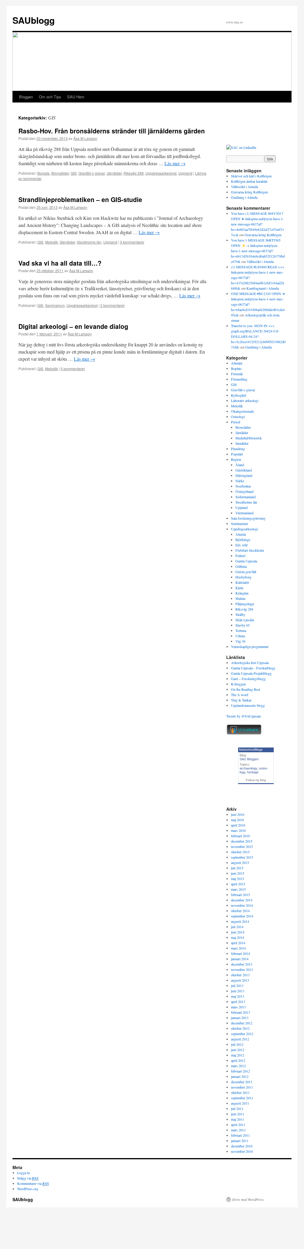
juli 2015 (237, 867)
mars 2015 (238, 889)
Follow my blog (256, 780)
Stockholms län (89, 242)
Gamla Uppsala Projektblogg (251, 673)
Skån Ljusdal (244, 619)
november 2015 (242, 846)
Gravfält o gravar (91, 173)
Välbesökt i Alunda (244, 186)
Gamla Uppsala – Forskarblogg (253, 667)
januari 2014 (239, 958)
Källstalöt (242, 582)
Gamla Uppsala (246, 561)
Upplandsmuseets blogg (248, 705)
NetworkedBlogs (251, 749)
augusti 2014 (240, 921)
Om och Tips (50, 97)
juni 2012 (237, 1049)
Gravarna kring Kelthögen (249, 192)
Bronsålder (60, 173)
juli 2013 (237, 985)
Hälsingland (243, 475)
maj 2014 (237, 937)
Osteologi (238, 416)
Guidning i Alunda (244, 197)
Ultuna (240, 635)
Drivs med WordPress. (248, 1199)
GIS (74, 173)
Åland (239, 464)
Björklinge (242, 539)
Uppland (185, 173)
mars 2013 (238, 1006)
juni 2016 (237, 814)
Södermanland (245, 496)
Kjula (239, 587)
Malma (240, 598)
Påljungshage (244, 603)
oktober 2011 (240, 1092)
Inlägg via (28, 1178)
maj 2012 (237, 1055)
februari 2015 (240, 894)
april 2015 (238, 883)
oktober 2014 (240, 910)
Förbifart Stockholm (249, 550)
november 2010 (242, 1151)
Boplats (43, 173)
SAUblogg (33, 20)
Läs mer (175, 163)
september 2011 (242, 1097)
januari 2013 (239, 1017)
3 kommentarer (132, 242)
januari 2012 (239, 1076)
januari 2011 (239, 1140)
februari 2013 (240, 1012)
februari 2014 (240, 953)
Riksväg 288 (134, 173)
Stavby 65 (242, 625)
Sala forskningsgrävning (248, 518)
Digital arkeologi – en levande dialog (73, 326)
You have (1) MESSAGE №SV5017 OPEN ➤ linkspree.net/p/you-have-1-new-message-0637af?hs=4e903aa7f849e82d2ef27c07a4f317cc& (257, 224)
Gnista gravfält (245, 571)
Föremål (237, 373)
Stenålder (67, 242)
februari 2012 (240, 1071)
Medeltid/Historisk (248, 438)
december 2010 (241, 1146)
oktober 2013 (240, 974)
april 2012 (238, 1060)
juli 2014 (237, 926)
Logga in (23, 1172)
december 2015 (241, 841)
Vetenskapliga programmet (249, 646)
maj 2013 (237, 996)
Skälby (240, 614)
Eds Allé (241, 545)
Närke (239, 480)
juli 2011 (237, 1108)
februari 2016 (240, 835)
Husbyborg (243, 577)
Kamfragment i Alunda (262, 288)
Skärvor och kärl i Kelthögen (251, 176)
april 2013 (238, 1001)
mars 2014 (238, 948)
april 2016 (238, 825)
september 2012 (242, 1033)
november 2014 (242, 905)
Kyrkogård (238, 395)
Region (236, 459)
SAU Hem (75, 97)
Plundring (238, 448)
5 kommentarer (73, 368)
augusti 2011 (240, 1103)
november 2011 (242, 1087)
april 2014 (238, 942)
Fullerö (240, 555)
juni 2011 (237, 1113)
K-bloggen (238, 684)
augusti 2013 (240, 980)
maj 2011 (237, 1119)
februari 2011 (240, 1135)
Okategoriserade (242, 411)
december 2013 (241, 964)
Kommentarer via (33, 1183)
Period (235, 422)
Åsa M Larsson (85, 138)
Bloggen (26, 97)
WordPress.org (27, 1188)
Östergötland (244, 491)
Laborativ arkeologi (244, 400)
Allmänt (236, 363)
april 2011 (238, 1124)
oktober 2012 (240, 1028)
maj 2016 (237, 819)
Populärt (237, 454)
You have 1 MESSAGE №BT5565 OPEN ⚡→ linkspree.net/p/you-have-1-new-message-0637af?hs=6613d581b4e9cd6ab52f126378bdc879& (258, 251)
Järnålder (114, 173)
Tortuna (240, 630)
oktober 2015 (240, 851)
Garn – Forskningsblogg (248, 678)
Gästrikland (243, 470)
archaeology (248, 768)
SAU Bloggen (249, 759)
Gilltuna (241, 566)
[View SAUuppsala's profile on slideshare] (244, 733)
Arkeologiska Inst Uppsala (250, 662)
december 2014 (241, 900)
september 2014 (242, 916)
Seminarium (55, 305)
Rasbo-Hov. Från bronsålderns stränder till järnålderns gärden (111, 130)
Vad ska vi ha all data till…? (60, 262)
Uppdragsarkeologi (161, 173)
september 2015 (242, 857)
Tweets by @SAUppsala (243, 716)
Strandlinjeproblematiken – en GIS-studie (80, 199)
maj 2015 (237, 878)
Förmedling (239, 379)
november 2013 (242, 969)
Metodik (51, 242)
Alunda (240, 534)
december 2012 (241, 1023)
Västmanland (244, 512)
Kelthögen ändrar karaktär (249, 181)
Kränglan (241, 593)
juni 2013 (237, 990)
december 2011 (241, 1081)
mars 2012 (238, 1065)
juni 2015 (237, 873)
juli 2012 (237, 1044)
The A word (239, 694)
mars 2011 (238, 1129)
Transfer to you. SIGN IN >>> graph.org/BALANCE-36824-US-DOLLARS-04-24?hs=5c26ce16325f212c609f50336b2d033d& (258, 336)
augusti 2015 (240, 862)
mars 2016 (238, 830)
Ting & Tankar (241, 700)
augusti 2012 (240, 1039)
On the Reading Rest (245, 689)
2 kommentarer (112, 305)
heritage (253, 772)
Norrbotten (243, 486)
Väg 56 (240, 641)
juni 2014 (237, 932)
